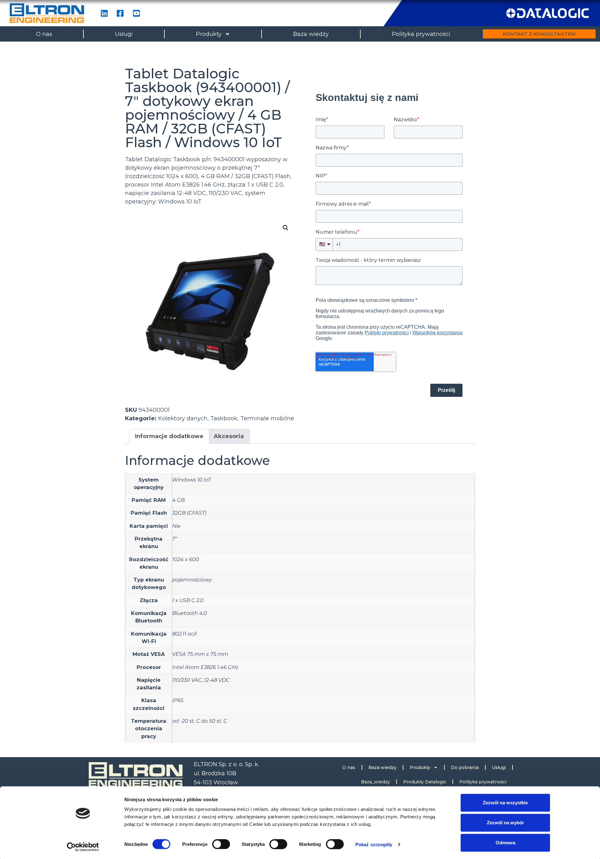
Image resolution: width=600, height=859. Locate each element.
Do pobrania (465, 767)
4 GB (178, 500)
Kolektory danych (183, 418)
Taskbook (224, 418)
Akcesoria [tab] (229, 436)
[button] (285, 227)
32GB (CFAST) (189, 513)
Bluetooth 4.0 (189, 613)
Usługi (124, 34)
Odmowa (505, 842)
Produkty (209, 34)
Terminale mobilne (267, 418)
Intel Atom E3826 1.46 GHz (205, 667)
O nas (44, 34)
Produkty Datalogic (424, 782)
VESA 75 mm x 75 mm (200, 654)
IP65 (177, 700)
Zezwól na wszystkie (505, 802)
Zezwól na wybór (505, 822)
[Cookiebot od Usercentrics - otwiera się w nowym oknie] (83, 847)
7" (174, 539)
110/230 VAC (187, 680)
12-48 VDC (217, 680)
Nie (176, 526)
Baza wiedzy (311, 34)
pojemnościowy (192, 580)
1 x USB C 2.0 (187, 600)
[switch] (221, 844)
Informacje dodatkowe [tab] (169, 436)
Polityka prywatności (421, 34)
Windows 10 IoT (191, 480)
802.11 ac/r (184, 634)
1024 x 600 (185, 559)
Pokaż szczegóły (373, 844)
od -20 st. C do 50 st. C (199, 721)
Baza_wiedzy (375, 782)
